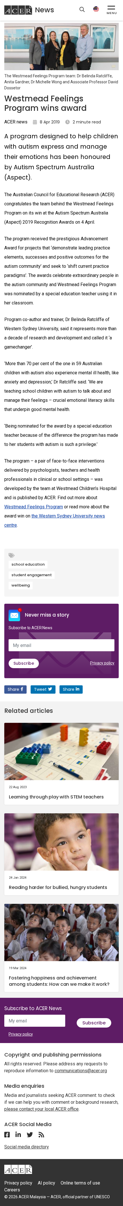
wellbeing (20, 585)
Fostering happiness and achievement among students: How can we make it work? (59, 981)
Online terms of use (80, 1183)
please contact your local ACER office (41, 1109)
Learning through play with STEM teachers (56, 797)
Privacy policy (102, 663)
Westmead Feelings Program (33, 506)
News (44, 10)
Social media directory (26, 1147)
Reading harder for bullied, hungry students (58, 887)
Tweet (40, 689)
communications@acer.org (81, 1070)
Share (13, 689)
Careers (12, 1190)
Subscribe (23, 663)
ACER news (15, 122)
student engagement (31, 575)
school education (28, 564)
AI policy (46, 1183)
